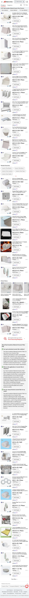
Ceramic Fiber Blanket (7, 168)
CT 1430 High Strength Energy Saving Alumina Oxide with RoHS (20, 541)
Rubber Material (13, 10)
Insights (25, 591)
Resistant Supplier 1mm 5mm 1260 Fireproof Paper (20, 14)
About (4, 593)
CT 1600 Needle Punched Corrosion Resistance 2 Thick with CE (20, 414)
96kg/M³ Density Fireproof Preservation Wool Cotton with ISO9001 (19, 217)
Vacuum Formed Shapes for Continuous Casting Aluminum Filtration (19, 452)
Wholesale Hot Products (7, 591)
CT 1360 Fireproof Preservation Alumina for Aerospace (20, 52)
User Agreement (10, 593)
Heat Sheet (22, 586)
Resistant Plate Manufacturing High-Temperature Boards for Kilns (19, 140)
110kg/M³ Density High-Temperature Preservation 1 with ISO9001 (20, 90)
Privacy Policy (18, 593)
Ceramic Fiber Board (19, 168)
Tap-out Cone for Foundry (19, 503)
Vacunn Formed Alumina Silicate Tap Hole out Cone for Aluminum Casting (19, 268)
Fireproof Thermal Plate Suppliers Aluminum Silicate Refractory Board (19, 77)
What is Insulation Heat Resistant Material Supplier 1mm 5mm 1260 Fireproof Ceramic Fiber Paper (6, 295)
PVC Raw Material (23, 10)
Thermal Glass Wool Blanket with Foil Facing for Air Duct (20, 528)
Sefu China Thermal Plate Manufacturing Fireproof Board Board (19, 427)
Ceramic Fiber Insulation (7, 171)
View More (13, 579)
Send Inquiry (16, 21)
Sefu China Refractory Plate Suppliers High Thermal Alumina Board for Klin (20, 39)
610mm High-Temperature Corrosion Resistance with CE (20, 312)
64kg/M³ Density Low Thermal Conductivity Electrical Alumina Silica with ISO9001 (19, 255)
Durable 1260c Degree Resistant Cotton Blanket (20, 64)
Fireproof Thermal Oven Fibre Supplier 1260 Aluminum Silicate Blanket (19, 153)
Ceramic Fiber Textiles (7, 174)
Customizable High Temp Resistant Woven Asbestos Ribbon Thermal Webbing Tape (20, 566)
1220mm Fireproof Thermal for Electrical (20, 490)
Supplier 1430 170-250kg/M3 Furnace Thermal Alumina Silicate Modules (19, 192)
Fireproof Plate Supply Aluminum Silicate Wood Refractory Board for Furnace (20, 204)
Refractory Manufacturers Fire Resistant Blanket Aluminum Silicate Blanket (20, 179)
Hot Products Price (18, 590)
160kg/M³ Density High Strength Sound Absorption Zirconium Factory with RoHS (19, 440)
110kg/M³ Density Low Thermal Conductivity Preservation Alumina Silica (19, 115)
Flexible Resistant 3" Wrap (19, 242)
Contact (24, 593)
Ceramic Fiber (5, 586)
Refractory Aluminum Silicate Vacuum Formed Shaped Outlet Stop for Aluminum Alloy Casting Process (19, 553)
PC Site (20, 591)
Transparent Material (14, 586)
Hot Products (10, 590)
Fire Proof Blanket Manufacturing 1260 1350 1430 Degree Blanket (19, 128)
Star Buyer (16, 591)
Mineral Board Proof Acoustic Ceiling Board (20, 230)
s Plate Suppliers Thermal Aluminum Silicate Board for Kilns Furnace (20, 325)
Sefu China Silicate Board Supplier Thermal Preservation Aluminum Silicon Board (20, 26)
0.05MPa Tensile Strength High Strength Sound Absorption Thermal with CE (20, 465)
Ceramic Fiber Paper (20, 171)
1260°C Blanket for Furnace (19, 299)
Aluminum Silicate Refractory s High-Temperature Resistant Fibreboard (19, 477)
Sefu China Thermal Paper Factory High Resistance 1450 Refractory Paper (20, 102)
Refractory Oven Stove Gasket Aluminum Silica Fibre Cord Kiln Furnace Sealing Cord (20, 515)
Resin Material (5, 10)
